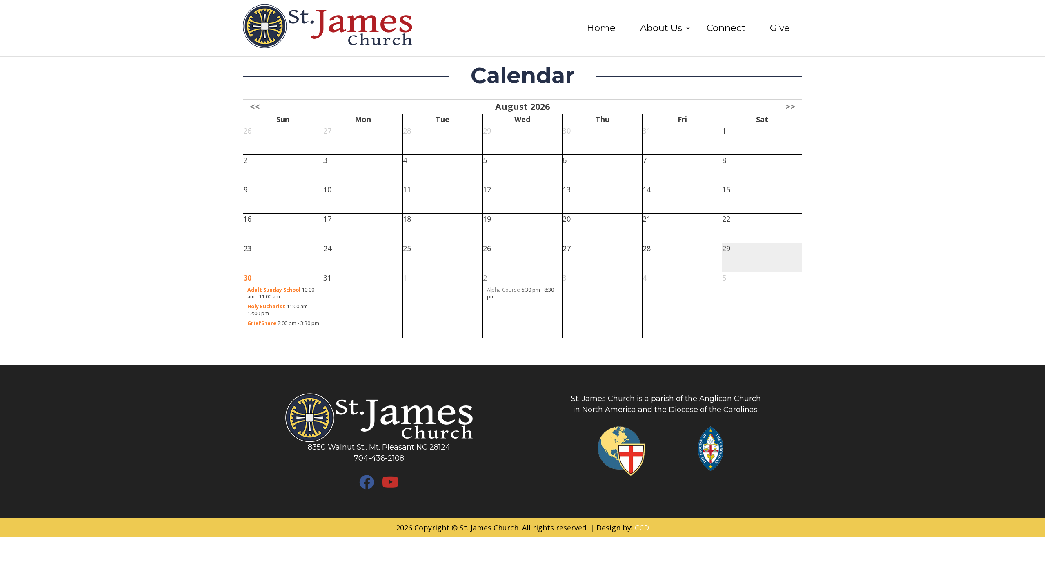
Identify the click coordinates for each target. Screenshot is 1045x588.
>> (790, 106)
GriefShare (261, 323)
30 (247, 278)
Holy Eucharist (266, 306)
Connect (726, 27)
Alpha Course (503, 289)
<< (255, 106)
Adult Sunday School (273, 289)
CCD (642, 527)
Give (780, 27)
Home (601, 27)
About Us (661, 27)
